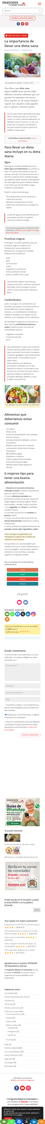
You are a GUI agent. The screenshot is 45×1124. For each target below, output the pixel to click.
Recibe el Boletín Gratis (22, 18)
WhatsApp (8, 1066)
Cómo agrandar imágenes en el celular (19, 950)
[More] (7, 619)
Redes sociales (12, 1025)
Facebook (11, 1028)
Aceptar (8, 1119)
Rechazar (18, 1119)
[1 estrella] (21, 631)
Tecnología (8, 1062)
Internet (9, 1021)
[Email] (7, 614)
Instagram (12, 1031)
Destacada (8, 1004)
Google (9, 1018)
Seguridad (8, 1059)
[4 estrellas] (28, 631)
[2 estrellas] (23, 631)
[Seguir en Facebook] (18, 24)
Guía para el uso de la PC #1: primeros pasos (22, 924)
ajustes (19, 1115)
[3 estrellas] (25, 631)
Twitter (10, 1035)
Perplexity (22, 584)
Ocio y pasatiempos (12, 1051)
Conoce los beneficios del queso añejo (19, 844)
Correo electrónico (13, 1014)
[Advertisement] (22, 774)
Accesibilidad (9, 993)
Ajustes (28, 1119)
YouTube (9, 1040)
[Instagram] (33, 614)
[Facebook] (17, 614)
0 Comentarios (26, 50)
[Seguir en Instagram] (26, 24)
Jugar (6, 1044)
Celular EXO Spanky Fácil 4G (15, 997)
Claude (22, 570)
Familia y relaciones (12, 1008)
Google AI (23, 579)
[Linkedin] (28, 614)
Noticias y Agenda (11, 1048)
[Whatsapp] (12, 614)
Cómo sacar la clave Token (14, 937)
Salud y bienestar (11, 50)
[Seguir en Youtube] (22, 24)
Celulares (8, 1000)
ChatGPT (22, 574)
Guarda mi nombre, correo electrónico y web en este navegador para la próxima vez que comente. (21, 707)
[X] (22, 614)
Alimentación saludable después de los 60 (20, 857)
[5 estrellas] (30, 631)
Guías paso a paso (11, 1011)
